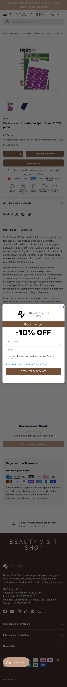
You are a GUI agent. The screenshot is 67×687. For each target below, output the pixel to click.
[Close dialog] (61, 307)
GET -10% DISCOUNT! (33, 371)
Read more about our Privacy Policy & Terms (26, 364)
